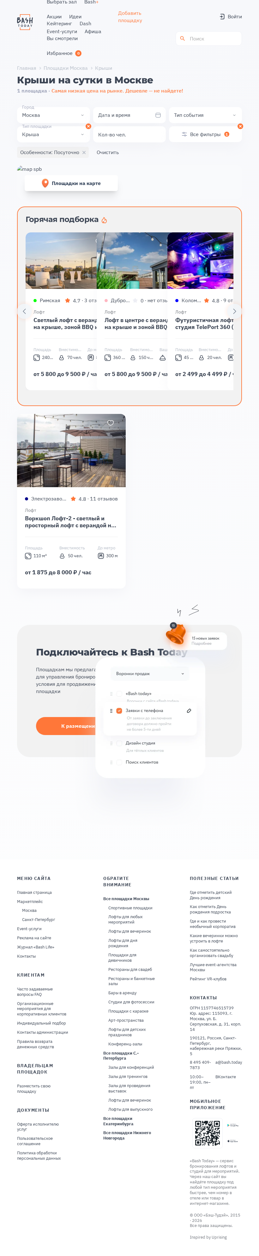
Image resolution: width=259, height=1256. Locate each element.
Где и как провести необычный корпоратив (213, 924)
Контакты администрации (42, 1032)
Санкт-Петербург (38, 919)
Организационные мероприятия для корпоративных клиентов (41, 1009)
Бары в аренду (122, 993)
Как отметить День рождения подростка (210, 909)
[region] (129, 311)
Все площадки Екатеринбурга (118, 1121)
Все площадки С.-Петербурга (121, 1056)
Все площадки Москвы (126, 898)
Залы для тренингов (128, 1076)
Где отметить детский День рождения (211, 895)
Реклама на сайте (34, 938)
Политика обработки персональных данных (39, 1156)
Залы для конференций (131, 1067)
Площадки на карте (76, 183)
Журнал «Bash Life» (35, 947)
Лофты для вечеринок (129, 931)
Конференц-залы (125, 1044)
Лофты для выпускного (130, 1109)
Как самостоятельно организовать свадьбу (211, 953)
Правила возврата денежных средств (35, 1044)
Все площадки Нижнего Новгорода (127, 1135)
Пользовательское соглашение (35, 1141)
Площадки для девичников (122, 958)
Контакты (26, 956)
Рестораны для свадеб (130, 969)
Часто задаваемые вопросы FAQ (35, 992)
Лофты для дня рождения (122, 943)
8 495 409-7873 (200, 1065)
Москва (29, 910)
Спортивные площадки (130, 908)
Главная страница (34, 892)
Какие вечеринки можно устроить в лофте (214, 938)
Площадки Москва (66, 68)
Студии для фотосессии (131, 1002)
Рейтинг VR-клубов (208, 979)
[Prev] (24, 311)
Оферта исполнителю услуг (38, 1127)
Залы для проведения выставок (129, 1088)
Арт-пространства (126, 1020)
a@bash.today (228, 1062)
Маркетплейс (30, 901)
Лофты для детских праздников (127, 1032)
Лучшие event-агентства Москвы (213, 967)
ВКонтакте (225, 1077)
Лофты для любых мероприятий (125, 919)
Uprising (219, 1237)
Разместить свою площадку (34, 1089)
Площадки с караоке (128, 1011)
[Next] (234, 311)
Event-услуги (29, 928)
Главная (26, 68)
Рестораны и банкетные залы (131, 981)
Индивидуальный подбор (41, 1023)
